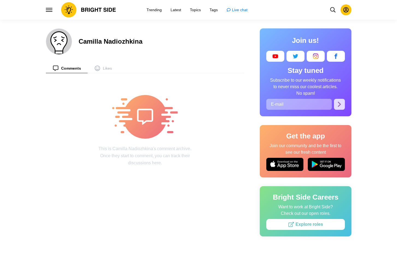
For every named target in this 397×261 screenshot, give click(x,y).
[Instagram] (316, 56)
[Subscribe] (339, 104)
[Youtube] (275, 56)
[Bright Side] (88, 9)
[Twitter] (295, 56)
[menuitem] (67, 68)
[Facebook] (336, 56)
